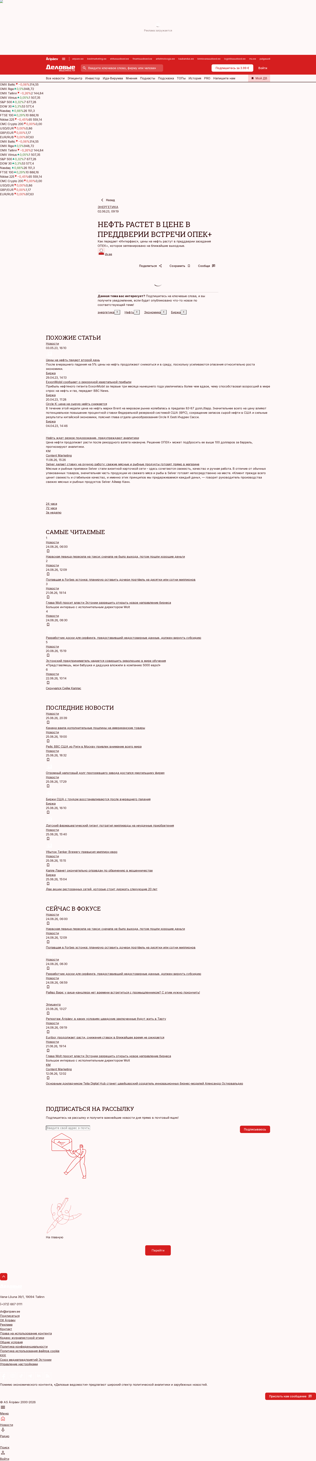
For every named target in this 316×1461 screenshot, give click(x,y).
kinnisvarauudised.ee (209, 58)
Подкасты (147, 78)
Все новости (55, 78)
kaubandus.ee (186, 58)
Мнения (131, 78)
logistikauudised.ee (235, 58)
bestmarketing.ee (96, 58)
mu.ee (252, 58)
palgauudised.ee (269, 58)
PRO (207, 78)
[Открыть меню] (63, 58)
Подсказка (166, 78)
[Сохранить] (48, 551)
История (195, 78)
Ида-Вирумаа (113, 78)
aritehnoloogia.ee (165, 58)
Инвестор (92, 78)
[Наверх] (3, 1276)
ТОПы (181, 78)
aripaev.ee (78, 58)
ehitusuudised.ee (119, 58)
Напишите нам (224, 78)
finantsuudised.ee (142, 58)
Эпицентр (74, 78)
